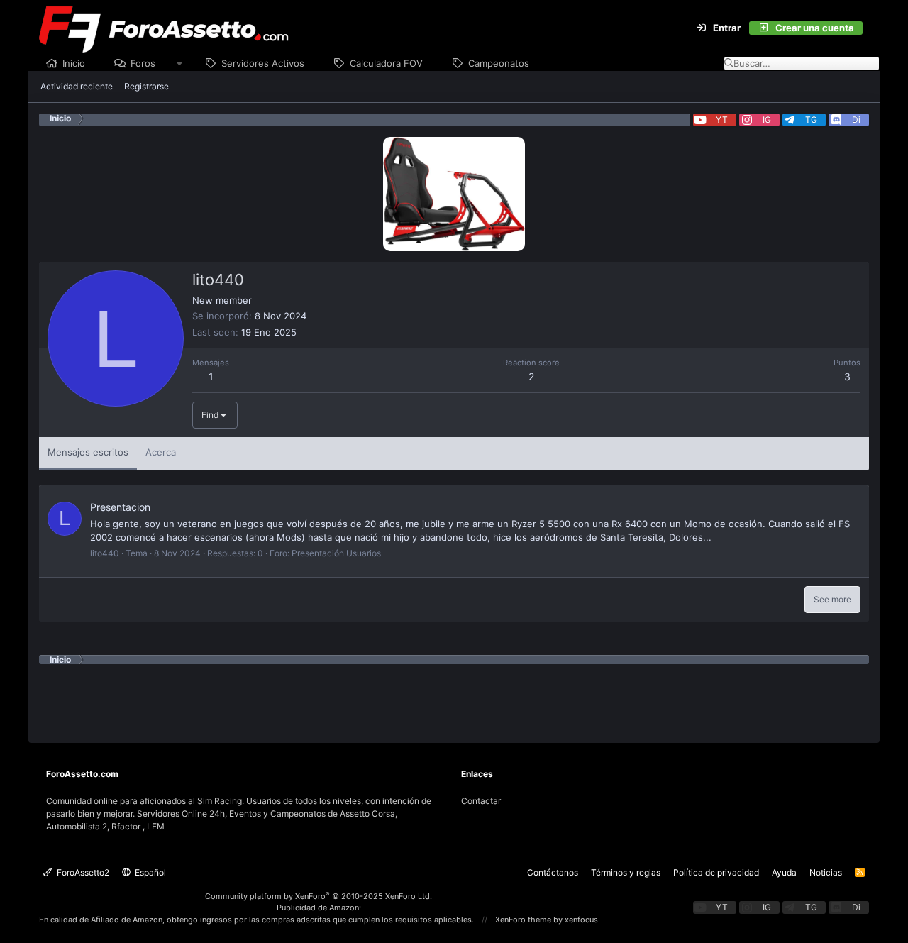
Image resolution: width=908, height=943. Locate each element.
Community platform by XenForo (318, 896)
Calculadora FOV (386, 63)
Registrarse (146, 86)
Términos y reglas (625, 872)
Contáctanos (552, 872)
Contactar (481, 800)
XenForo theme (523, 920)
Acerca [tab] (160, 452)
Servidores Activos (262, 63)
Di (856, 119)
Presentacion (120, 507)
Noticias (825, 872)
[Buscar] (871, 28)
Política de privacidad (716, 872)
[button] (180, 64)
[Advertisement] (454, 696)
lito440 (104, 553)
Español (149, 872)
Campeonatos (498, 63)
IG (767, 119)
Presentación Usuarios (336, 553)
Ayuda (784, 872)
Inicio (73, 63)
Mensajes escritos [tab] (88, 452)
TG (811, 119)
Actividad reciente (76, 86)
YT (722, 119)
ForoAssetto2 (82, 872)
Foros (143, 63)
